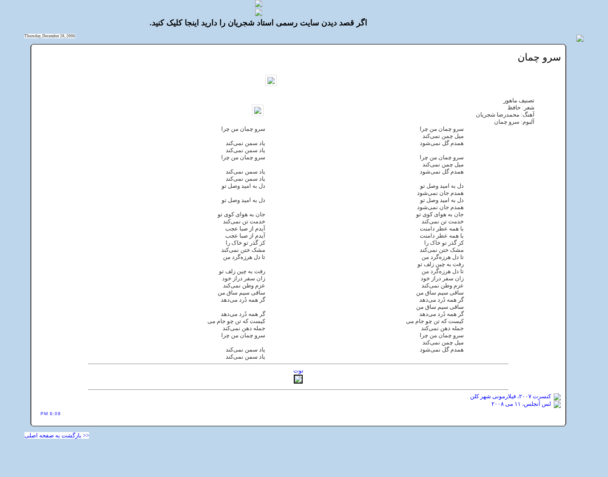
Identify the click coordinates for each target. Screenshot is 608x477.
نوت (298, 370)
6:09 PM (51, 413)
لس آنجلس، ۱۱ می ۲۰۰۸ (521, 403)
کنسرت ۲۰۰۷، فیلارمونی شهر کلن (510, 396)
